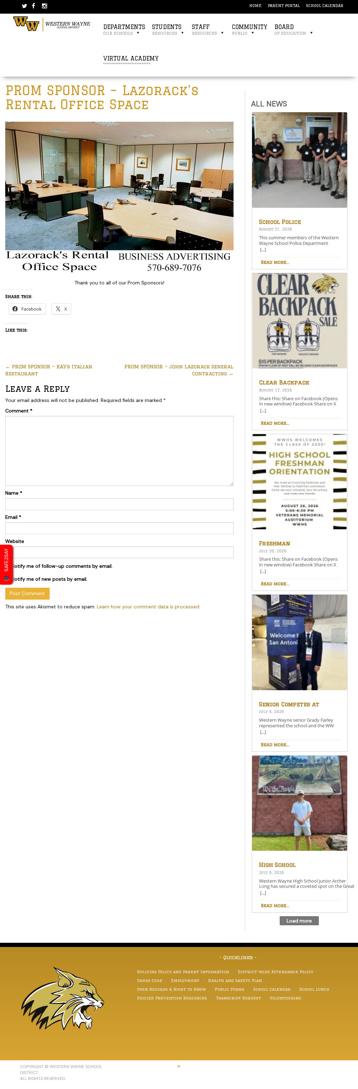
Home (255, 5)
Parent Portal (284, 5)
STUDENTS (166, 29)
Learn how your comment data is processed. (148, 606)
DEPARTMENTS (124, 29)
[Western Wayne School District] (52, 23)
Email (13, 517)
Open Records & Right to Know (171, 989)
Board (290, 29)
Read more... (275, 262)
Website (14, 541)
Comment (19, 411)
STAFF (204, 29)
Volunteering (285, 998)
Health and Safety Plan (235, 980)
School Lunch (314, 989)
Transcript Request (238, 998)
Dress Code (149, 980)
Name (13, 493)
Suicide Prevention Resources (172, 998)
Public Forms (229, 989)
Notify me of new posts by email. (49, 579)
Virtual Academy (131, 61)
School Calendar (324, 5)
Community (249, 29)
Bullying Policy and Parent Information (183, 971)
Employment (185, 980)
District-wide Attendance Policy (275, 971)
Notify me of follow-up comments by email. (62, 566)
